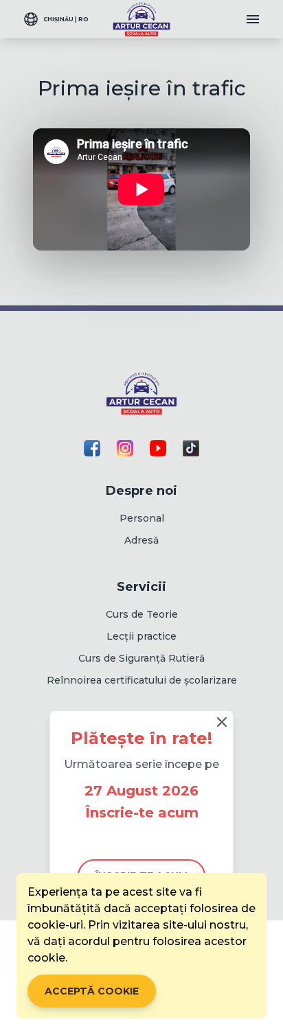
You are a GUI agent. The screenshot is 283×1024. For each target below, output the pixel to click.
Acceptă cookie (92, 991)
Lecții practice (141, 636)
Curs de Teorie (142, 614)
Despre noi (141, 490)
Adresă (141, 540)
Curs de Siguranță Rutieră (141, 658)
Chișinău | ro (66, 19)
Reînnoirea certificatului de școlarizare (142, 680)
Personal (142, 518)
